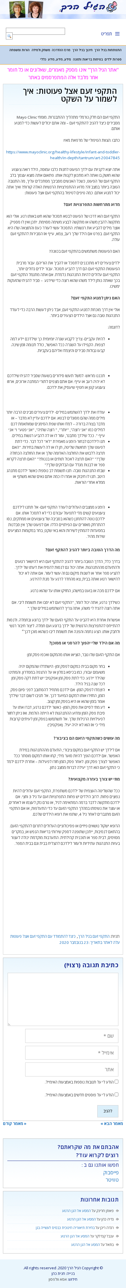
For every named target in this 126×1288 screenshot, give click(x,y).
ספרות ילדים (113, 59)
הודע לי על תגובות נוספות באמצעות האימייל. (79, 1082)
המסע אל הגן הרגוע (76, 1210)
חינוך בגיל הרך (82, 50)
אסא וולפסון (58, 1279)
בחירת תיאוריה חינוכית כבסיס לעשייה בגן (65, 1227)
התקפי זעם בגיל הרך (94, 936)
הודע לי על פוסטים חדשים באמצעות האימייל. (79, 1095)
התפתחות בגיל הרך (108, 50)
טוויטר (112, 1179)
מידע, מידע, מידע (59, 59)
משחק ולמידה (41, 50)
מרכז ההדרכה (61, 50)
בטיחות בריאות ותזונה (88, 59)
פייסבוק (111, 1172)
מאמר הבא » (112, 1123)
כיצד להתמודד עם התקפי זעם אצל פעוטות (43, 936)
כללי (43, 59)
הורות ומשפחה (19, 50)
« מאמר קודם (14, 1123)
